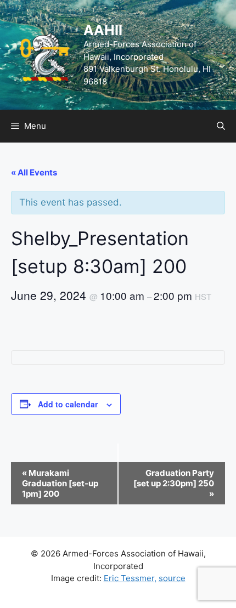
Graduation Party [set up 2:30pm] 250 (173, 483)
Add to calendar (68, 404)
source (172, 578)
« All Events (34, 172)
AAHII (102, 30)
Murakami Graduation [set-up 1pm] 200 (60, 483)
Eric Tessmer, (130, 578)
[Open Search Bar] (221, 126)
